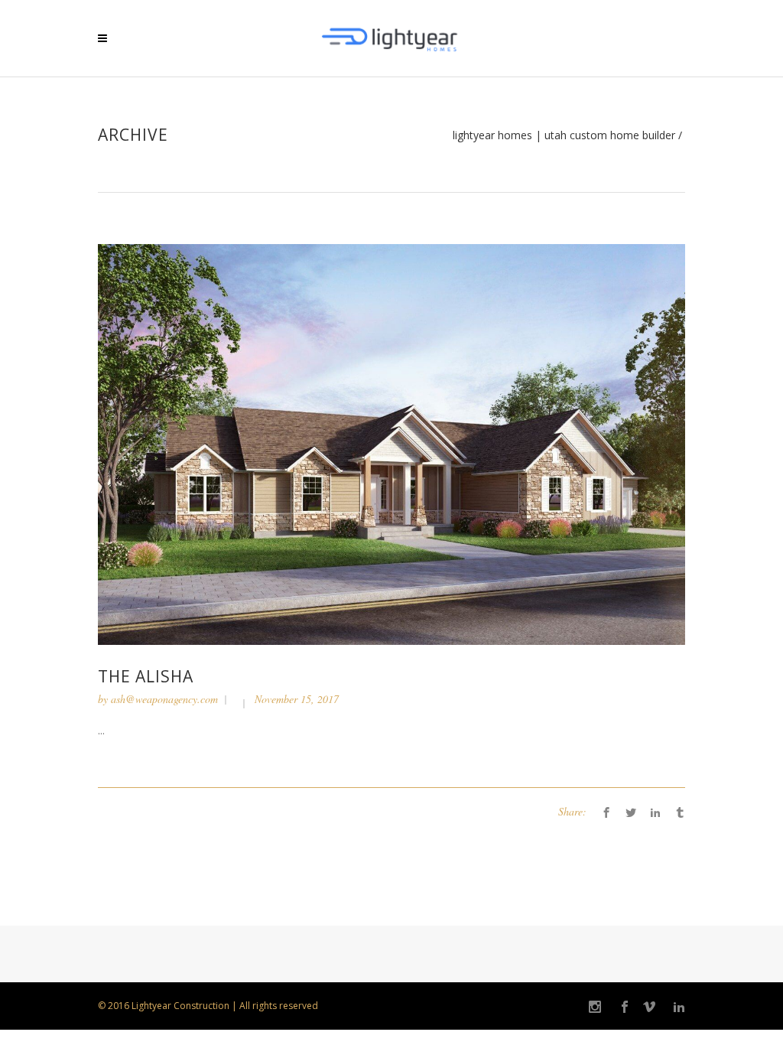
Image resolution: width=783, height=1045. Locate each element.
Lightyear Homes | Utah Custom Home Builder (564, 135)
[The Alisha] (391, 443)
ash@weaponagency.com (164, 699)
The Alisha (145, 676)
